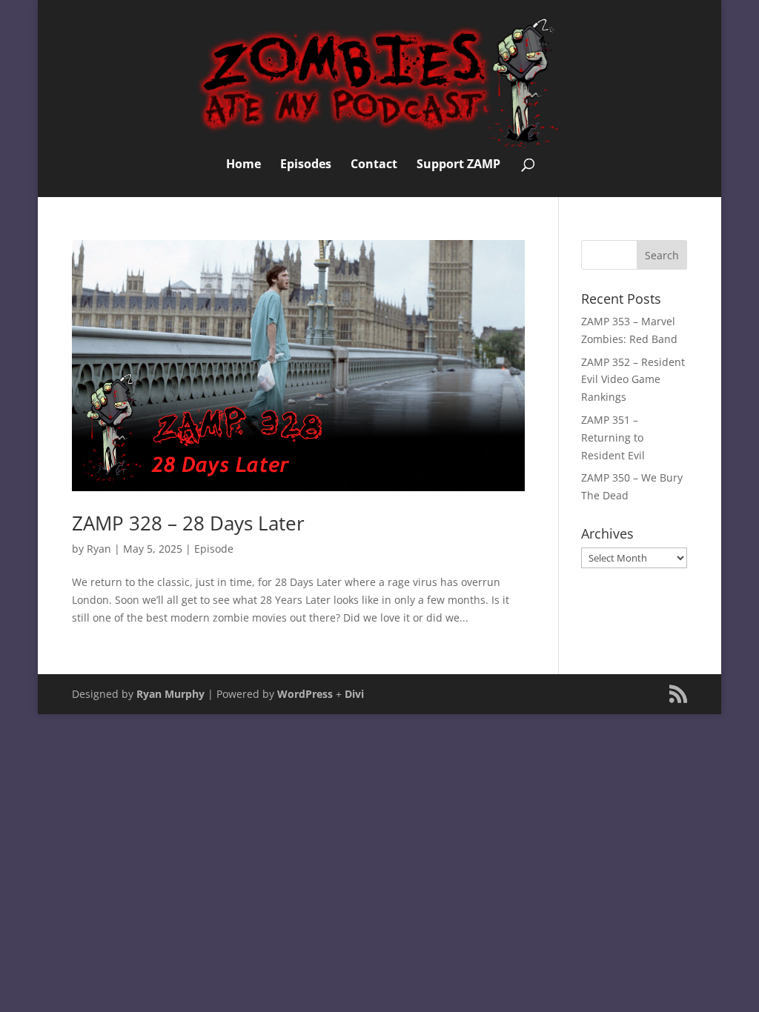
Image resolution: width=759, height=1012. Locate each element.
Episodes (305, 165)
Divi (354, 694)
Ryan (99, 549)
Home (243, 165)
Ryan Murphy (170, 694)
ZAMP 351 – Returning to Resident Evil (613, 437)
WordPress (305, 694)
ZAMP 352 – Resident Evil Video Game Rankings (633, 380)
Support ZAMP (458, 165)
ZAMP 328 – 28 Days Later (188, 523)
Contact (374, 165)
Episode (213, 549)
